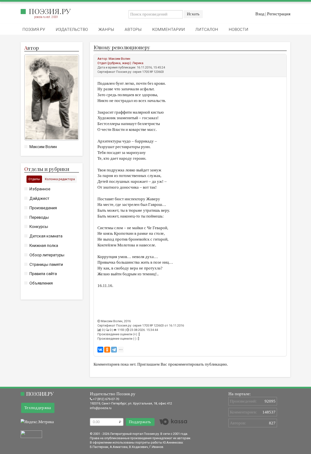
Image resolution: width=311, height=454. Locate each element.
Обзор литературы (46, 254)
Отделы (34, 179)
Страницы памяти (46, 264)
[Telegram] (114, 350)
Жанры (106, 29)
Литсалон (206, 29)
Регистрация (278, 13)
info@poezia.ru (101, 408)
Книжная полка (43, 245)
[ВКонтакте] (100, 350)
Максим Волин (43, 146)
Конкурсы (38, 226)
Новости (238, 29)
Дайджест (39, 198)
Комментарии (168, 29)
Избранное (39, 188)
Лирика (137, 63)
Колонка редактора (60, 179)
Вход (259, 13)
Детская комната (45, 236)
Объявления (41, 283)
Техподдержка (37, 407)
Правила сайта (43, 273)
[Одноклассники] (107, 350)
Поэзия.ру (50, 11)
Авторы (133, 29)
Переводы (39, 217)
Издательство (72, 29)
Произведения (43, 207)
